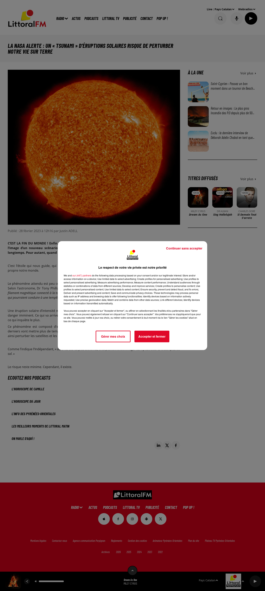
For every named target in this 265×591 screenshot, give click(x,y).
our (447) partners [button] (81, 275)
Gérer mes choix (113, 336)
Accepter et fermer (151, 336)
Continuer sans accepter (184, 248)
